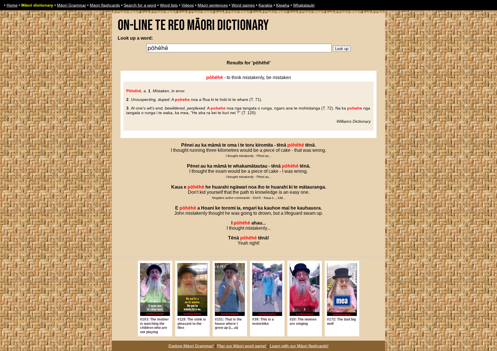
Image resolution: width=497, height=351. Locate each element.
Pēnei (187, 145)
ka (204, 145)
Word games (243, 5)
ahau (256, 222)
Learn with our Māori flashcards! (299, 346)
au (197, 145)
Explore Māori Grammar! (191, 346)
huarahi (220, 187)
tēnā (281, 145)
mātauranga (312, 187)
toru (249, 145)
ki (291, 187)
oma (232, 145)
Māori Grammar (71, 5)
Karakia (265, 5)
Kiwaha (282, 5)
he (208, 187)
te (224, 145)
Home (12, 5)
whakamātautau (250, 166)
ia (238, 208)
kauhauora (309, 208)
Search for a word (140, 5)
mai (285, 208)
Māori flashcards (105, 5)
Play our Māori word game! (241, 346)
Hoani (207, 208)
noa (252, 187)
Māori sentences (213, 5)
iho (261, 187)
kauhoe (272, 208)
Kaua (177, 187)
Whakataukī (304, 5)
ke (217, 208)
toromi (228, 208)
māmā (214, 145)
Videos (187, 5)
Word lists (169, 5)
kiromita (264, 145)
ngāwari (238, 187)
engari (250, 208)
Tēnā (233, 237)
